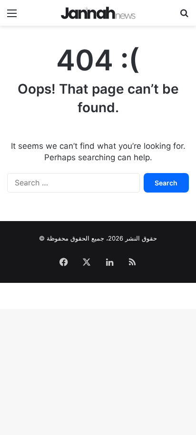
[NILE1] (98, 13)
